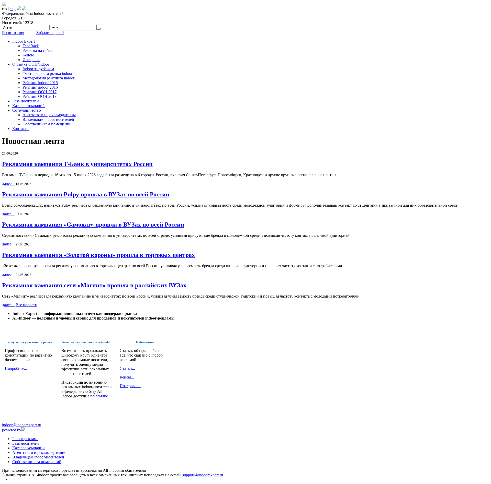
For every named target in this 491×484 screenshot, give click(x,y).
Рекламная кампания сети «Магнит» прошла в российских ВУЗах (94, 285)
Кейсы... (127, 377)
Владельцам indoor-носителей (38, 457)
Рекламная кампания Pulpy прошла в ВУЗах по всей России (85, 194)
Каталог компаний (28, 105)
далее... (8, 183)
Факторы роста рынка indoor (47, 73)
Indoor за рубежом (38, 69)
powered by (11, 430)
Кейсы (28, 55)
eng (13, 9)
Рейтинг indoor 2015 (40, 82)
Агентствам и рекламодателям (49, 115)
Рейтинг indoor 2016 (40, 87)
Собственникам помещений (47, 124)
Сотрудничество (26, 110)
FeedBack (31, 46)
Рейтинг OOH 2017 (40, 92)
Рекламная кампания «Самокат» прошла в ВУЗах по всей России (93, 224)
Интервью (31, 59)
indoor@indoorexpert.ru (21, 425)
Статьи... (127, 368)
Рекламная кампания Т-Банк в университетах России (77, 164)
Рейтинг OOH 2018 (40, 96)
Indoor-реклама (25, 438)
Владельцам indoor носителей (48, 119)
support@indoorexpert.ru (202, 475)
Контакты (20, 128)
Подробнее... (16, 368)
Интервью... (130, 386)
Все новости (26, 305)
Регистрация (13, 32)
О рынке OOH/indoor (30, 64)
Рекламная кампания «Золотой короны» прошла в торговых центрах (98, 255)
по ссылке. (99, 396)
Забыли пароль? (50, 32)
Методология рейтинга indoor (48, 78)
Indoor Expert (23, 41)
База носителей (25, 101)
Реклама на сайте (37, 50)
